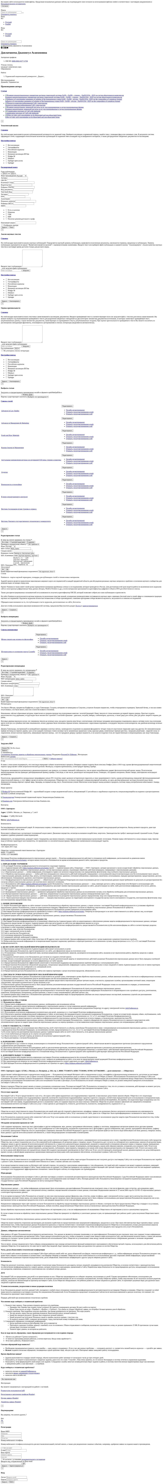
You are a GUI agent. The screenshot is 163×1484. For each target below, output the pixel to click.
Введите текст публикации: (11, 266)
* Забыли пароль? (55, 759)
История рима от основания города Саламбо (18, 652)
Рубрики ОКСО (7, 203)
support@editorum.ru (28, 1371)
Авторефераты (13, 147)
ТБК (9, 214)
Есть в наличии (14, 210)
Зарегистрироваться (16, 1466)
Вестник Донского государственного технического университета (26, 521)
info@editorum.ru (13, 820)
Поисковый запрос (8, 223)
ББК (9, 217)
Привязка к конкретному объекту (14, 544)
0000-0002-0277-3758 (20, 61)
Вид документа (7, 189)
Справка (4, 130)
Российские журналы (16, 150)
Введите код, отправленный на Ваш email (16, 1461)
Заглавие (4, 194)
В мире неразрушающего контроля (14, 497)
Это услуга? (5, 567)
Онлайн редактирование (75, 410)
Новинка (11, 212)
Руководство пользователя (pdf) (13, 1391)
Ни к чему (5, 542)
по (9, 174)
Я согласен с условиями (12, 1459)
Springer (11, 163)
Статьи (4, 91)
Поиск (3, 10)
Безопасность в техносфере (11, 484)
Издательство (6, 185)
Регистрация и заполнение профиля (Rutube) (18, 1394)
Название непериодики (10, 683)
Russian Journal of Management (12, 448)
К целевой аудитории (18, 542)
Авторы (4, 178)
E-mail (3, 1450)
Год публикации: (7, 348)
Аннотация (5, 199)
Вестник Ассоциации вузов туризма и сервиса (18, 509)
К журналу (30, 542)
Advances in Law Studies (10, 411)
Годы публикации (8, 172)
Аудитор (4, 472)
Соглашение (5, 754)
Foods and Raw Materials (10, 435)
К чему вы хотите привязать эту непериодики (19, 670)
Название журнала (8, 201)
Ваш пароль (5, 1452)
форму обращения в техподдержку (26, 1373)
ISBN (3, 206)
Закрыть (4, 227)
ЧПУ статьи (5, 548)
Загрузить (26, 270)
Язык (3, 546)
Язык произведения (8, 176)
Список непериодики (9, 630)
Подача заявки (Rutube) (9, 1398)
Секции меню (6, 551)
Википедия (12, 152)
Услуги (78, 606)
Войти (46, 759)
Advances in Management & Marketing (15, 423)
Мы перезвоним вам (8, 1379)
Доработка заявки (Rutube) (11, 1402)
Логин (3, 1477)
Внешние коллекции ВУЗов (18, 154)
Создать (13, 756)
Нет (3, 569)
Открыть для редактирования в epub (79, 412)
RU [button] (2, 18)
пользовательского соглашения (33, 1459)
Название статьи (7, 553)
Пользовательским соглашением (13, 4)
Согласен (5, 6)
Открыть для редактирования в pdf (79, 414)
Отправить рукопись (9, 14)
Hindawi (11, 158)
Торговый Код (6, 192)
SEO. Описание (7, 565)
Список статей (7, 401)
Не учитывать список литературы (16, 351)
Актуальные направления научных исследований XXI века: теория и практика (31, 460)
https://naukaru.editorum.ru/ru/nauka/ (14, 860)
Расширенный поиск (9, 167)
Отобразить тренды (10, 225)
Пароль (3, 1479)
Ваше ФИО (5, 1431)
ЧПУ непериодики (8, 679)
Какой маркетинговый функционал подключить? (19, 571)
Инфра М (11, 156)
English (8, 24)
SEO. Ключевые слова (9, 555)
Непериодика (6, 704)
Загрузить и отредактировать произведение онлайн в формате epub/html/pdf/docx (31, 392)
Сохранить (13, 610)
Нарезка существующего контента (14, 397)
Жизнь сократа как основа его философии (17, 639)
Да (7, 569)
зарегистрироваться (90, 606)
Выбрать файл (28, 394)
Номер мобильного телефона (12, 1440)
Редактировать (67, 406)
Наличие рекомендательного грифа (21, 219)
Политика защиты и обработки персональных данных (31, 754)
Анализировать (15, 301)
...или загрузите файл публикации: (14, 268)
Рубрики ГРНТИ (7, 187)
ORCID (4, 180)
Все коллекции (13, 145)
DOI (3, 196)
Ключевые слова (7, 183)
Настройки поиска (8, 141)
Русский (8, 22)
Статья (3, 573)
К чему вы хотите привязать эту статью (16, 540)
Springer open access (15, 161)
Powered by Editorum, (69, 754)
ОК (24, 1463)
